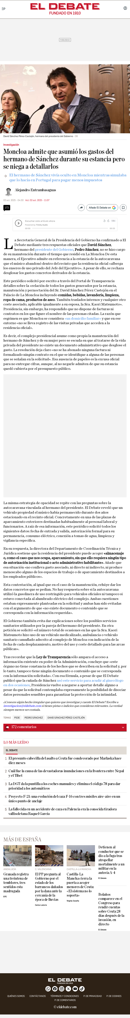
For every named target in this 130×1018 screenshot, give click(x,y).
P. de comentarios (65, 1000)
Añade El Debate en (100, 207)
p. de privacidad (92, 996)
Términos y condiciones (64, 996)
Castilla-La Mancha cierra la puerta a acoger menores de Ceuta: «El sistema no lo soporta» (80, 884)
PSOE (17, 717)
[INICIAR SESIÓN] (125, 8)
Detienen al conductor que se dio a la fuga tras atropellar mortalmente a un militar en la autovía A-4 (111, 860)
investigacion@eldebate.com (22, 705)
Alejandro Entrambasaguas (35, 190)
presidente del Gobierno (53, 249)
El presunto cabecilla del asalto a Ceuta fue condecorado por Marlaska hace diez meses (65, 760)
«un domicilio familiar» (82, 318)
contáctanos (37, 996)
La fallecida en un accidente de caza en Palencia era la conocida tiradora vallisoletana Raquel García (62, 811)
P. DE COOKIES (113, 996)
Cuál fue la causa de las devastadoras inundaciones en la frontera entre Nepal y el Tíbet (66, 773)
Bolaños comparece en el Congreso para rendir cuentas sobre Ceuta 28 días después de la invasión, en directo (111, 909)
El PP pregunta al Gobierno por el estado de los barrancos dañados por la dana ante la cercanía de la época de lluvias (49, 887)
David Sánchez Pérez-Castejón (66, 717)
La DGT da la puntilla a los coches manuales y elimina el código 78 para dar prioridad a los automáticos (64, 786)
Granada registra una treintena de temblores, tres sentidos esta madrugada (15, 882)
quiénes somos (16, 996)
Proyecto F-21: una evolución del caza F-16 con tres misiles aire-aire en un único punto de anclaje (64, 798)
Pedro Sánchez (34, 717)
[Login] (125, 8)
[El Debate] (65, 6)
